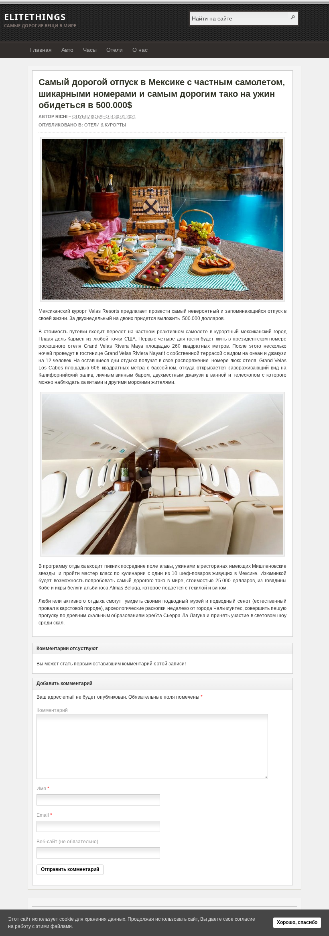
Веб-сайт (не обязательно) (67, 841)
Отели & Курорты (105, 124)
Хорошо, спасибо (297, 922)
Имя (41, 788)
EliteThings (35, 16)
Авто (67, 50)
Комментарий (52, 710)
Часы (90, 50)
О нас (140, 50)
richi (61, 116)
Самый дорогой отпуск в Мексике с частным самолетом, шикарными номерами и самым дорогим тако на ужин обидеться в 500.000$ (162, 93)
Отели (114, 50)
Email (43, 815)
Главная (41, 50)
